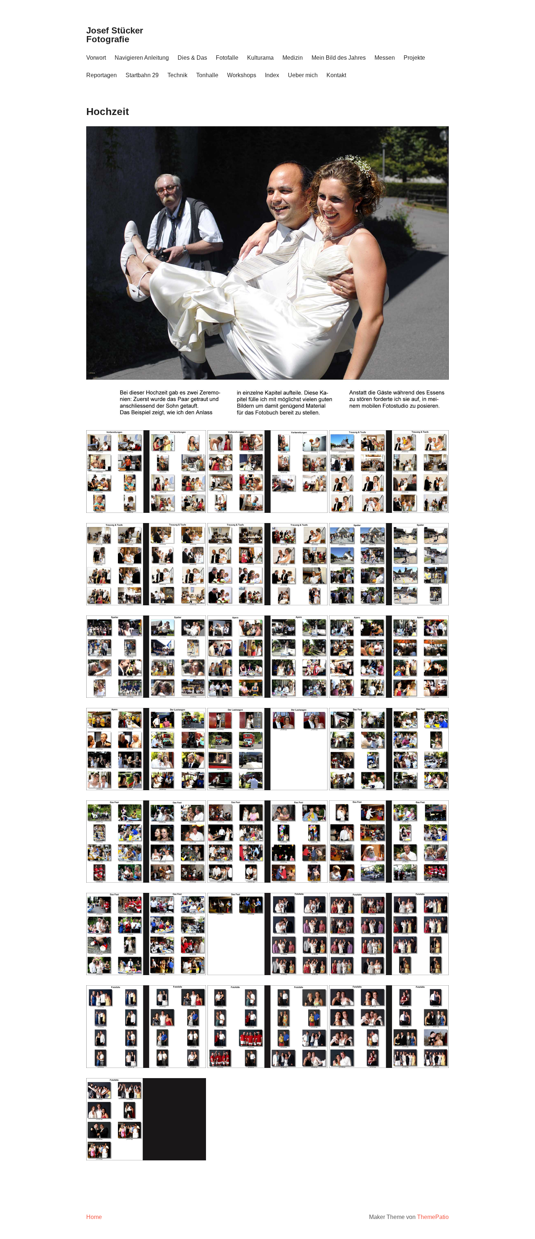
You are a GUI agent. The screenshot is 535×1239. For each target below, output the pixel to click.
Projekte (414, 58)
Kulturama (260, 58)
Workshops (241, 75)
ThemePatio (433, 1217)
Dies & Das (192, 58)
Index (272, 75)
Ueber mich (303, 75)
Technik (177, 75)
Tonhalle (207, 75)
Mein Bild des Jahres (339, 58)
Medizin (292, 58)
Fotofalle (227, 58)
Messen (384, 58)
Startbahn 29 (142, 75)
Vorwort (96, 58)
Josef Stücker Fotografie (114, 34)
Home (94, 1217)
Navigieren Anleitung (142, 58)
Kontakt (336, 75)
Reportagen (101, 75)
